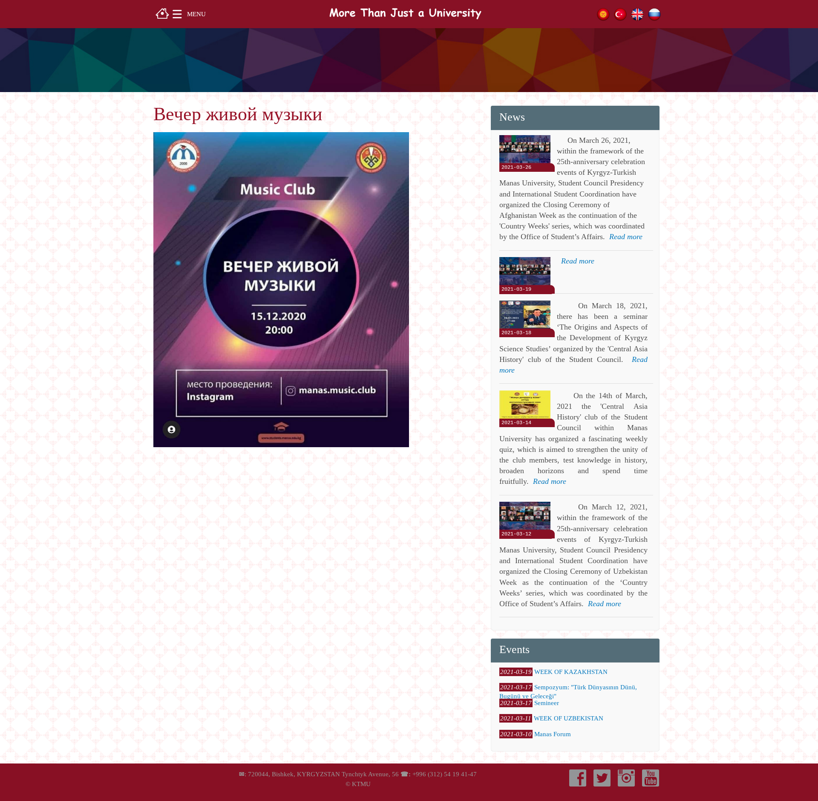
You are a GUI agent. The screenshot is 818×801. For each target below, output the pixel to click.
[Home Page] (162, 12)
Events (514, 649)
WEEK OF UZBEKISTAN (568, 718)
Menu (196, 13)
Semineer (546, 703)
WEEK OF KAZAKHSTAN (571, 671)
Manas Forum (552, 734)
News (512, 117)
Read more (625, 236)
